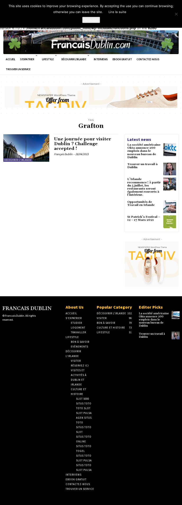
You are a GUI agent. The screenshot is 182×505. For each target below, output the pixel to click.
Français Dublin (63, 154)
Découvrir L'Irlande (17, 160)
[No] (176, 14)
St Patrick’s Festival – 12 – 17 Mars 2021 (143, 218)
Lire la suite (117, 12)
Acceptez (91, 20)
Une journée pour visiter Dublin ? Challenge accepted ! (82, 143)
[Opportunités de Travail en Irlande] (169, 206)
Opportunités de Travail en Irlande (141, 203)
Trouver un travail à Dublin (142, 165)
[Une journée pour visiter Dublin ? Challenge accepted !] (26, 148)
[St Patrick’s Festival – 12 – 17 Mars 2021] (169, 221)
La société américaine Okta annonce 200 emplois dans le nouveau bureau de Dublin (143, 151)
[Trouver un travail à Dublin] (169, 169)
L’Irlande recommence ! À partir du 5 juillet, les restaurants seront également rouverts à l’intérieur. (144, 187)
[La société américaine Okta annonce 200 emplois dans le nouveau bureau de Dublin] (169, 149)
